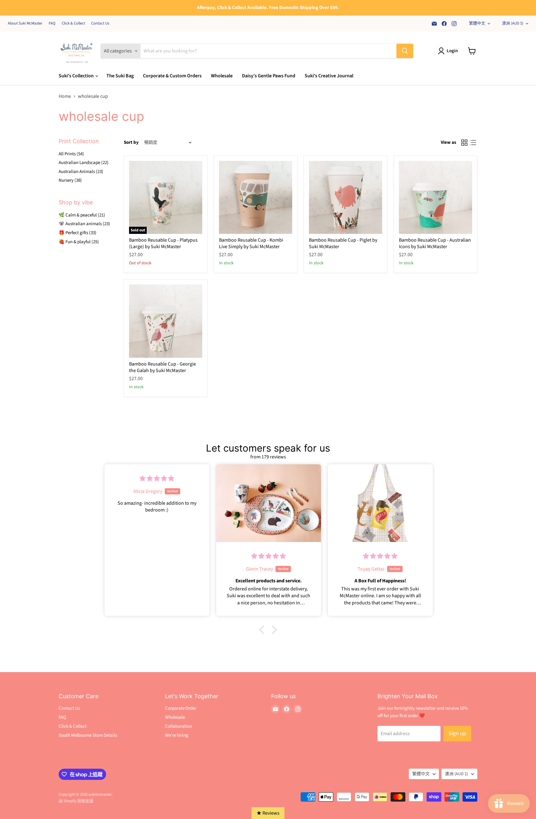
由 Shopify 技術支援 (76, 801)
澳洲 (512, 23)
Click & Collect (73, 23)
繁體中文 (477, 23)
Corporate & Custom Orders (172, 75)
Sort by (131, 142)
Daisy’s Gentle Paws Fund (268, 75)
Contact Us (100, 23)
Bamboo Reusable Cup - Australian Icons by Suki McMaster (435, 243)
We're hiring (176, 735)
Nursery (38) (70, 180)
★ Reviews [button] (268, 813)
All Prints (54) (71, 154)
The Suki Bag (120, 75)
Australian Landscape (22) (84, 162)
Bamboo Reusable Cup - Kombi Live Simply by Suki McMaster (251, 243)
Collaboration (178, 726)
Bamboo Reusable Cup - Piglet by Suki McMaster (343, 243)
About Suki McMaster (25, 23)
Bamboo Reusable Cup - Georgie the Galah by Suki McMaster (162, 367)
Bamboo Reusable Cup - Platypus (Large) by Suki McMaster (163, 243)
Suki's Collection (77, 75)
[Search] (404, 51)
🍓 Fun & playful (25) (79, 242)
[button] (263, 630)
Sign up (457, 733)
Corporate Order (180, 708)
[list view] (473, 142)
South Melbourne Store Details (88, 735)
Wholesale (222, 75)
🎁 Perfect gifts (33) (77, 233)
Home (65, 96)
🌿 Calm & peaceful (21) (82, 215)
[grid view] (464, 142)
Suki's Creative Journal (329, 75)
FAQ (52, 23)
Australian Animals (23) (81, 171)
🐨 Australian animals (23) (84, 224)
